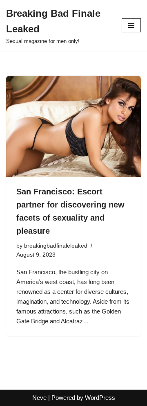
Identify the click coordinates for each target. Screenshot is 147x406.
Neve (39, 397)
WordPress (100, 397)
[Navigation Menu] (131, 25)
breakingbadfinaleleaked (55, 246)
